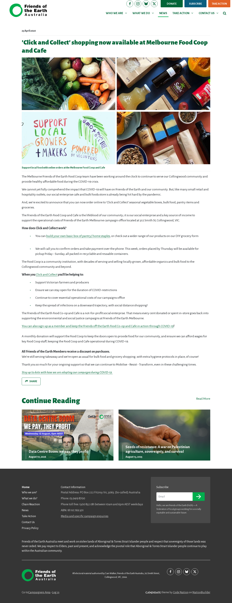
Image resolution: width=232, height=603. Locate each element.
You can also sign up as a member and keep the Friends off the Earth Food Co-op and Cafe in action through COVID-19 (98, 326)
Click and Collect (46, 274)
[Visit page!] (129, 3)
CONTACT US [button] (209, 13)
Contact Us (28, 522)
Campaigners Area (39, 592)
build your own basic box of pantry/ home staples (78, 236)
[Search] (224, 13)
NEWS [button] (163, 13)
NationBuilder (201, 592)
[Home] (28, 10)
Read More (203, 398)
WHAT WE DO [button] (143, 13)
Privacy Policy (30, 528)
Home (26, 487)
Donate (172, 3)
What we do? (29, 498)
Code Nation (180, 592)
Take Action (219, 3)
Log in (55, 592)
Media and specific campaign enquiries (84, 516)
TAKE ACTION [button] (183, 13)
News (25, 510)
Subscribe (195, 3)
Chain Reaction (31, 504)
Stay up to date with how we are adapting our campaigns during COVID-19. (67, 372)
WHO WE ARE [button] (117, 13)
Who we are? (29, 492)
